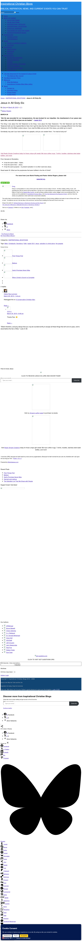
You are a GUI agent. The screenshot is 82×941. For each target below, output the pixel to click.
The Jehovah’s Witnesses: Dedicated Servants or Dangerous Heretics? (21, 204)
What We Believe (12, 82)
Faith (25, 243)
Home (2, 98)
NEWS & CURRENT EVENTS (16, 43)
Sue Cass (9, 652)
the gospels (59, 243)
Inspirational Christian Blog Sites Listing (19, 84)
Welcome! (7, 80)
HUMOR (9, 62)
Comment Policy (12, 90)
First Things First (17, 256)
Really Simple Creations (12, 448)
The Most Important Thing (12, 78)
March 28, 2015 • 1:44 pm (12, 296)
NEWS (6, 41)
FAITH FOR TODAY (13, 20)
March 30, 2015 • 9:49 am (15, 313)
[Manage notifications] (3, 938)
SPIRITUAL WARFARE (14, 28)
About (6, 86)
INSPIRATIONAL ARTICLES (16, 24)
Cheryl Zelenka (11, 631)
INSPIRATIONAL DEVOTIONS (17, 26)
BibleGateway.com (13, 462)
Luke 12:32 (56, 689)
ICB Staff (9, 640)
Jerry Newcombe (11, 645)
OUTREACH (8, 47)
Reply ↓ (6, 305)
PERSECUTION (12, 37)
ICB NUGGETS (9, 56)
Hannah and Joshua (10, 479)
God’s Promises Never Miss (21, 270)
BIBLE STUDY (11, 49)
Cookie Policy (11, 94)
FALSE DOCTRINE (13, 22)
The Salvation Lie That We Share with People (18, 481)
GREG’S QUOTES (13, 60)
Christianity (12, 243)
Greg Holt (9, 638)
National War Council (28, 192)
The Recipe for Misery (7, 234)
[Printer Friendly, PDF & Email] (5, 182)
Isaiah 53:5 (38, 120)
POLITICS (10, 45)
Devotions (19, 243)
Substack (10, 207)
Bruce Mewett (10, 628)
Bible (6, 243)
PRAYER (10, 53)
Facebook (26, 207)
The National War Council (15, 76)
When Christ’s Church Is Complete (23, 277)
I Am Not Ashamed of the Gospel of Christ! (56, 194)
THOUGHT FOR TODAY (15, 68)
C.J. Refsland (10, 633)
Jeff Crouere (10, 643)
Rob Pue (9, 647)
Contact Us (10, 88)
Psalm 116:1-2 (17, 458)
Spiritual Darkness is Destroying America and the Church (28, 203)
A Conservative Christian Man (25, 299)
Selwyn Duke (10, 650)
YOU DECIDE (11, 70)
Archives (3, 672)
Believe (14, 263)
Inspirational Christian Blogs (17, 3)
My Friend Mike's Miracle (8, 236)
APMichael (9, 626)
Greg (4, 107)
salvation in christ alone (47, 243)
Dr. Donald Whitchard (13, 635)
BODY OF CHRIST (10, 18)
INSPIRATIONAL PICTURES (16, 64)
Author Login (5, 675)
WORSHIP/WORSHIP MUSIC (16, 33)
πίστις (9, 311)
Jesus (37, 243)
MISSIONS (10, 51)
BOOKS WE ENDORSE (14, 58)
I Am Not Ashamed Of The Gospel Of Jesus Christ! (20, 74)
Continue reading (7, 708)
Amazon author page (36, 413)
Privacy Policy (11, 92)
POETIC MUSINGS (13, 66)
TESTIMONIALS (12, 39)
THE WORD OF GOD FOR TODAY (18, 31)
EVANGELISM (8, 35)
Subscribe (76, 380)
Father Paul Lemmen (10, 294)
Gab (22, 207)
